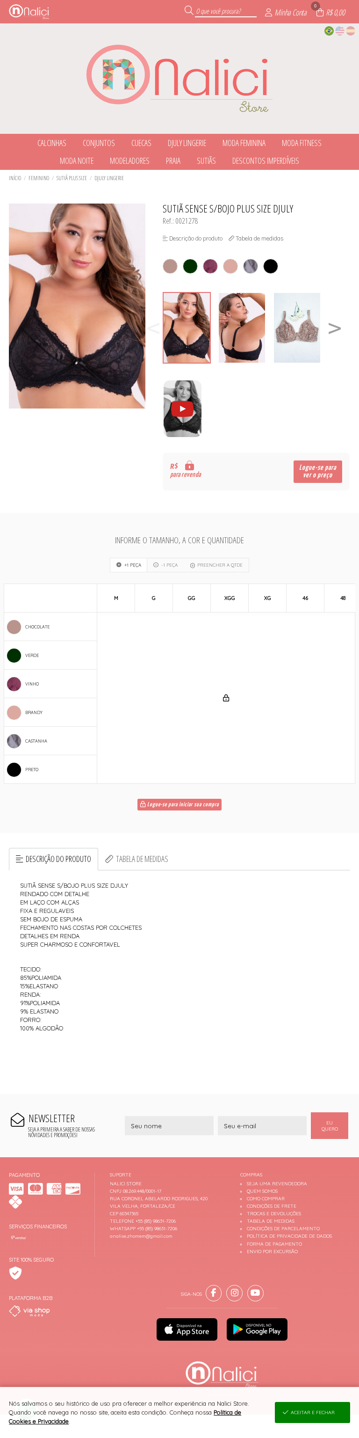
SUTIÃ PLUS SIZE (72, 178)
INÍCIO (15, 178)
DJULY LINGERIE (109, 178)
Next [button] (335, 328)
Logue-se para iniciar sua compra (182, 805)
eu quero (330, 1126)
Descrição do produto (58, 858)
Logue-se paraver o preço (317, 471)
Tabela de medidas (142, 858)
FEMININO (39, 178)
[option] (190, 328)
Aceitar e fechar (313, 1412)
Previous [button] (153, 328)
